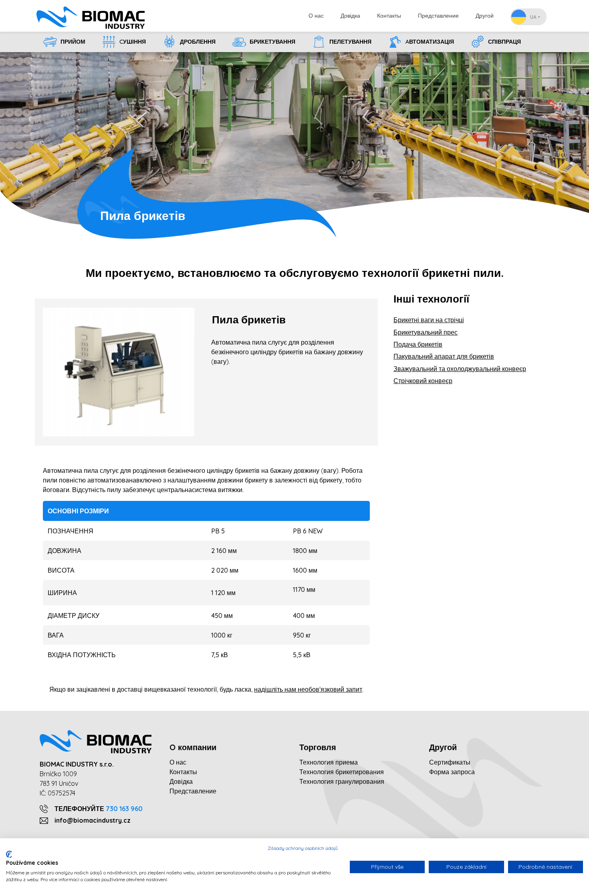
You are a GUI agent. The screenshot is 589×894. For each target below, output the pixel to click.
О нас (316, 15)
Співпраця (503, 41)
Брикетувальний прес (425, 332)
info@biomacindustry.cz (92, 820)
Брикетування (271, 41)
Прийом (72, 41)
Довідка (350, 15)
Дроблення (197, 41)
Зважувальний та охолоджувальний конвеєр (459, 369)
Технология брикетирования (341, 772)
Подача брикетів (417, 344)
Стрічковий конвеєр (422, 381)
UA (533, 17)
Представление (438, 15)
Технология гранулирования (341, 781)
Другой (485, 15)
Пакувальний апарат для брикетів (443, 356)
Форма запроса (452, 772)
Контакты (389, 15)
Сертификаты (449, 762)
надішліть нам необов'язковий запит (308, 689)
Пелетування (349, 41)
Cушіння (132, 41)
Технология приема (328, 762)
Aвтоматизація (429, 41)
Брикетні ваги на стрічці (428, 320)
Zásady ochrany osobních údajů (303, 848)
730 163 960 (124, 809)
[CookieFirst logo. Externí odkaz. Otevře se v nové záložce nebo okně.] (9, 854)
